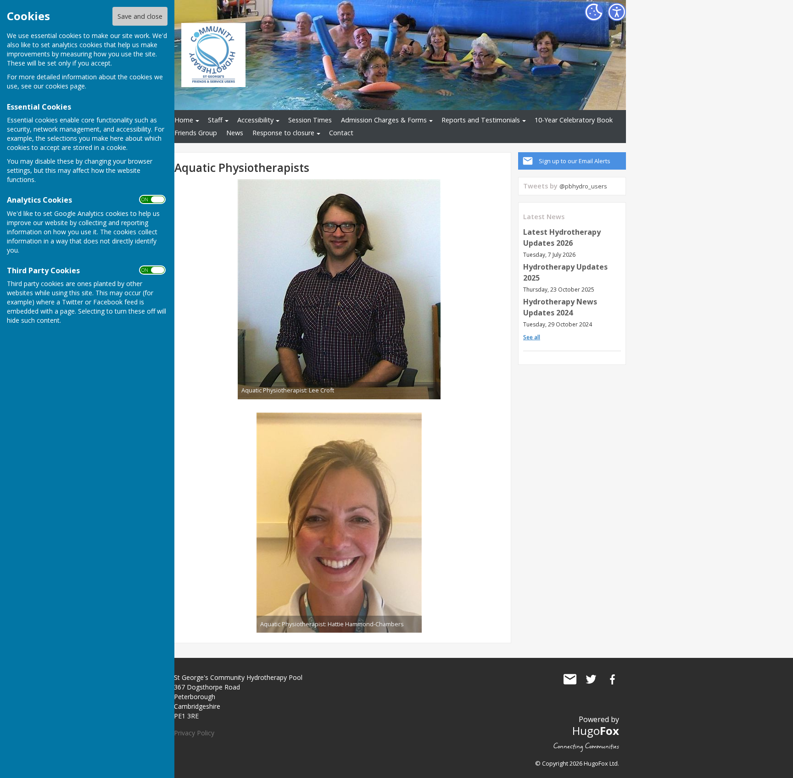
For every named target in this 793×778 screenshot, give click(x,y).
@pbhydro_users (583, 186)
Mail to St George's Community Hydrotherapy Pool (570, 679)
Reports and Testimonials (480, 120)
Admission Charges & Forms (384, 120)
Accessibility (255, 120)
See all (531, 337)
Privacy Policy (194, 732)
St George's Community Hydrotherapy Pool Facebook (612, 679)
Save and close (139, 16)
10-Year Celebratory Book (574, 120)
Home (183, 120)
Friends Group (195, 132)
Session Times (310, 120)
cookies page (65, 86)
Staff (215, 120)
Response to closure (283, 132)
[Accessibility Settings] (617, 12)
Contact (341, 132)
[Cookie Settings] (594, 12)
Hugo (595, 730)
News (234, 132)
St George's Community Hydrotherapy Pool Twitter (591, 679)
